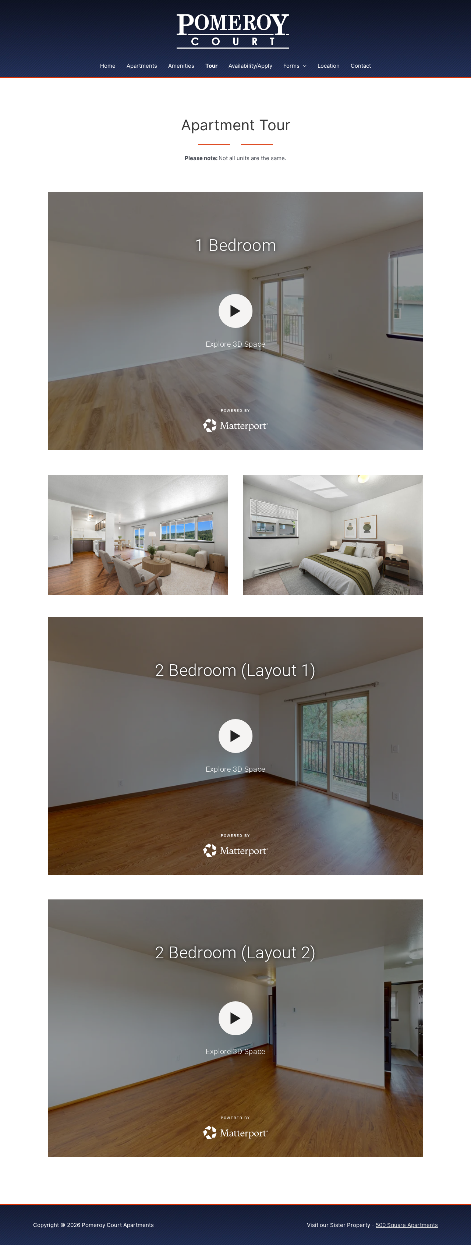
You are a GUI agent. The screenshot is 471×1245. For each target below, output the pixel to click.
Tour (211, 65)
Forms (291, 65)
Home (108, 65)
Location (329, 65)
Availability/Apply (250, 65)
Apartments (142, 65)
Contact (361, 65)
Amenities (181, 65)
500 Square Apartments (407, 1224)
